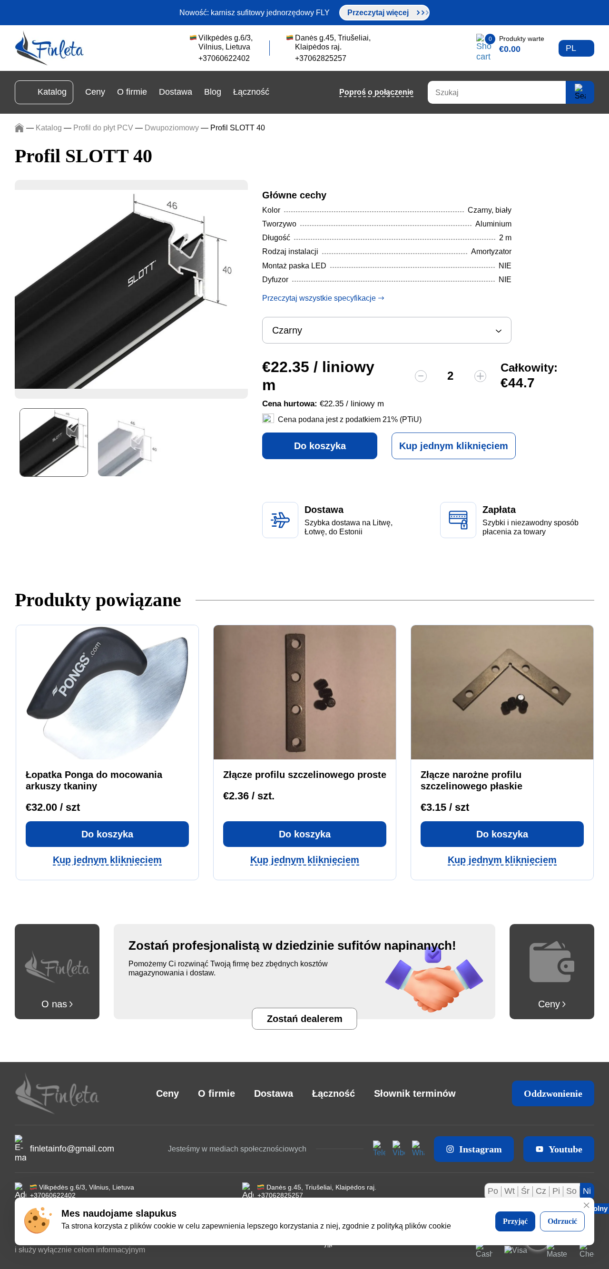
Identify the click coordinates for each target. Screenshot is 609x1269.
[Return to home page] (49, 48)
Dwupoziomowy (172, 128)
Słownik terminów (415, 1093)
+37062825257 (280, 1195)
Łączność (251, 92)
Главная (19, 127)
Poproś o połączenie (376, 92)
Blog (212, 92)
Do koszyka (320, 446)
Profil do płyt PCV (103, 128)
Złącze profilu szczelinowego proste (304, 774)
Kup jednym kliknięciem (453, 446)
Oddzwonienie (553, 1093)
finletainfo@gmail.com (72, 1148)
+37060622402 (53, 1195)
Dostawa (175, 92)
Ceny (95, 92)
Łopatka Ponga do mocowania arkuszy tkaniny (94, 780)
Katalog (52, 92)
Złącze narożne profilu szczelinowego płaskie (471, 780)
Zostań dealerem (305, 1018)
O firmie (132, 92)
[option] (131, 289)
